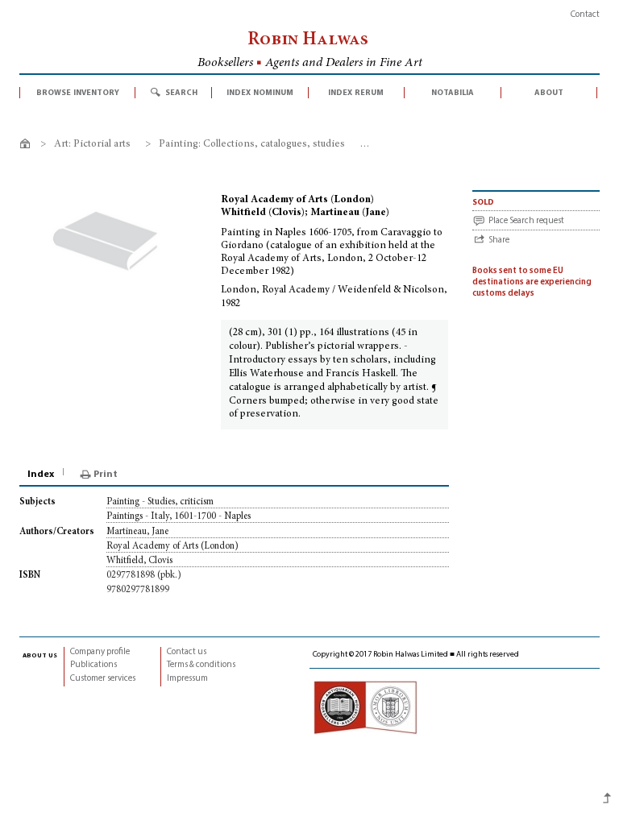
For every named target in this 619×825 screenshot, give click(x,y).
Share (498, 240)
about (548, 92)
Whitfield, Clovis (139, 561)
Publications (93, 665)
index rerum (356, 92)
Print (105, 474)
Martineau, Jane (137, 532)
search (181, 92)
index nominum (259, 92)
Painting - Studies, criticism (160, 502)
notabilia (452, 92)
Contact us (186, 652)
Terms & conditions (201, 665)
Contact (585, 14)
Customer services (102, 678)
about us (40, 655)
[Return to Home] (28, 146)
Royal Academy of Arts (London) (172, 546)
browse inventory (77, 92)
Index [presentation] (40, 474)
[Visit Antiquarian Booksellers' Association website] (365, 708)
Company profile (100, 652)
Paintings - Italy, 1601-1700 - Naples (178, 516)
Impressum (187, 678)
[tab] (41, 474)
